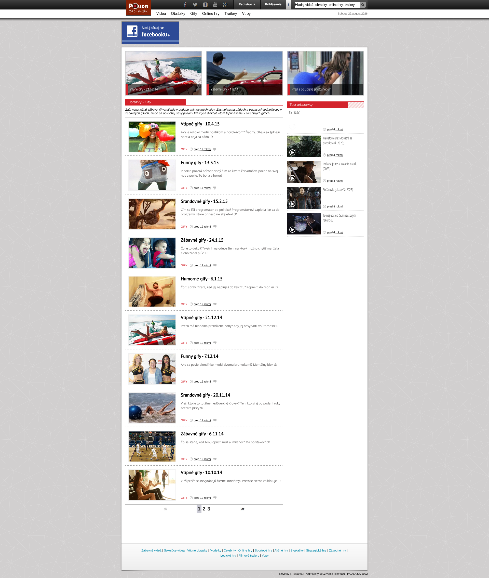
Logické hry (228, 555)
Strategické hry (316, 550)
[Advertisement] (244, 528)
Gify (193, 14)
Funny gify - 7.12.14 (199, 356)
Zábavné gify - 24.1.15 (202, 240)
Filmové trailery (249, 555)
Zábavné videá (151, 550)
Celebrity (230, 550)
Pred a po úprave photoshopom (311, 90)
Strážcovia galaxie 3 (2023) (338, 189)
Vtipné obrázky (197, 550)
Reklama (297, 573)
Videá (161, 14)
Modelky (215, 550)
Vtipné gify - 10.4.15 (200, 124)
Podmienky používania (319, 573)
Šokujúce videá (174, 550)
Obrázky (178, 14)
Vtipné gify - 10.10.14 (201, 472)
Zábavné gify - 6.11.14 (202, 434)
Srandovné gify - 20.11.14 (205, 395)
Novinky (284, 573)
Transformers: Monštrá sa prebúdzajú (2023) (337, 141)
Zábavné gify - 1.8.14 (224, 90)
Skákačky (297, 550)
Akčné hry (281, 550)
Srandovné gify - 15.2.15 (204, 201)
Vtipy (246, 14)
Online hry (211, 14)
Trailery (231, 14)
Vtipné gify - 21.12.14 (144, 90)
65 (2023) (294, 112)
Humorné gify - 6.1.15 (202, 279)
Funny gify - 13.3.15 (200, 162)
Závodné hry (337, 550)
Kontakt (340, 573)
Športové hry (263, 550)
